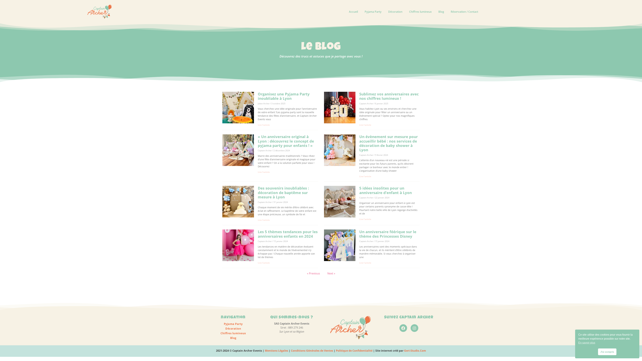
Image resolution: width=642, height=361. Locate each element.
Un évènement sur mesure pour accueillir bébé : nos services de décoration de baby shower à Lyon (388, 143)
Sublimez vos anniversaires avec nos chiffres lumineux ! (389, 96)
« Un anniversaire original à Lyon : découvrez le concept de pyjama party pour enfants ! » (286, 141)
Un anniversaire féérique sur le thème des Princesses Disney (387, 233)
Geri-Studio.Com (415, 350)
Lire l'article (264, 125)
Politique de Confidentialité (354, 350)
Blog (441, 12)
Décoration (395, 12)
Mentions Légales (276, 350)
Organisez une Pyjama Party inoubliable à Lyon (284, 96)
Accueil (353, 12)
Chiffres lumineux (420, 12)
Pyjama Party (373, 12)
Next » (331, 273)
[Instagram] (414, 328)
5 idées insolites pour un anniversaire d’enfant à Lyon (385, 190)
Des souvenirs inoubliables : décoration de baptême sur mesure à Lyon (283, 192)
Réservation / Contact (464, 12)
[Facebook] (403, 328)
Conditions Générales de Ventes (311, 350)
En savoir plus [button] (586, 342)
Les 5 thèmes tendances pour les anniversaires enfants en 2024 (288, 233)
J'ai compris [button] (607, 351)
